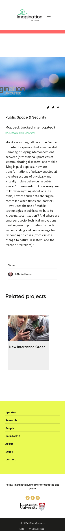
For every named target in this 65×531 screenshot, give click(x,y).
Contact (10, 460)
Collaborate (12, 436)
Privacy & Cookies (36, 528)
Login (22, 528)
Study (9, 452)
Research (11, 420)
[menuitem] (32, 414)
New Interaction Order (27, 347)
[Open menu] (49, 16)
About (9, 444)
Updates (10, 412)
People (9, 428)
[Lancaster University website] (32, 507)
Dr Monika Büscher (23, 274)
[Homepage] (32, 15)
